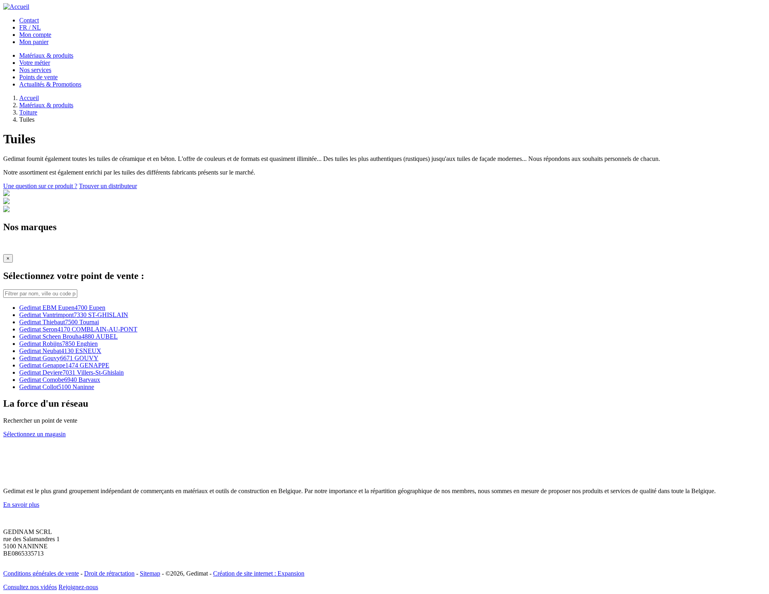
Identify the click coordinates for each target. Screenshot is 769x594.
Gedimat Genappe (64, 365)
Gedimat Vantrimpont (73, 314)
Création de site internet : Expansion (258, 573)
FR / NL (30, 27)
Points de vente (38, 77)
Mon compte (35, 34)
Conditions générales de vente (41, 573)
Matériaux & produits (46, 55)
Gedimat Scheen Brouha (68, 336)
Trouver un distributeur (108, 186)
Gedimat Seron (78, 329)
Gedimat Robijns (58, 343)
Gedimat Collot (56, 386)
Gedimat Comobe (59, 379)
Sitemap (150, 573)
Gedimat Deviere (71, 372)
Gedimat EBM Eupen (62, 307)
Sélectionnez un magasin (34, 434)
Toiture (28, 112)
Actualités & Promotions (50, 84)
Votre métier (34, 62)
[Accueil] (16, 6)
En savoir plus (21, 504)
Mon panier (33, 41)
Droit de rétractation (109, 573)
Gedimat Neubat (60, 350)
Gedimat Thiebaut (59, 322)
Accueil (29, 97)
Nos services (35, 69)
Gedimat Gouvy (59, 358)
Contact (29, 20)
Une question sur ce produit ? (40, 186)
